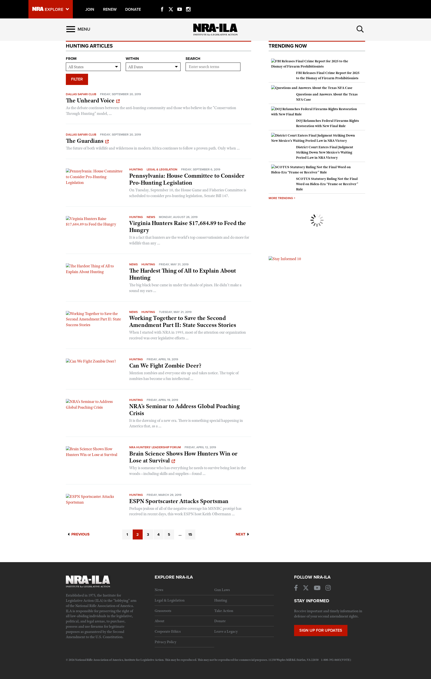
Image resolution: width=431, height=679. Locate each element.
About (159, 621)
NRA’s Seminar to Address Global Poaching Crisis (184, 409)
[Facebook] (162, 3)
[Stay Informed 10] (285, 258)
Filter (77, 79)
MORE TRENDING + (282, 198)
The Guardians (85, 141)
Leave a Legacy (226, 631)
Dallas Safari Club (81, 94)
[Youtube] (179, 3)
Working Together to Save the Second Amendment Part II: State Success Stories (182, 321)
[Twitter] (170, 3)
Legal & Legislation (162, 169)
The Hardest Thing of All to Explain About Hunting (182, 274)
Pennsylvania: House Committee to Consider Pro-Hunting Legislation (186, 179)
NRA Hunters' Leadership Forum (155, 447)
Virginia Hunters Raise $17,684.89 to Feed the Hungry (187, 226)
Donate (220, 621)
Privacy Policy (165, 642)
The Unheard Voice (90, 100)
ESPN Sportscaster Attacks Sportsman (178, 501)
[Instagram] (188, 3)
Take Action (223, 610)
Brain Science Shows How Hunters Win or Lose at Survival (183, 457)
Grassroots (163, 610)
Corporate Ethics (168, 631)
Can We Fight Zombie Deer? (165, 365)
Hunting (136, 169)
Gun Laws (222, 590)
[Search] (360, 29)
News (151, 217)
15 (190, 534)
